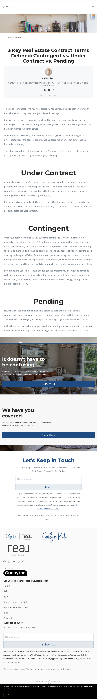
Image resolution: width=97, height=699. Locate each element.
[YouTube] (14, 561)
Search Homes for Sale (15, 602)
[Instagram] (19, 561)
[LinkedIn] (9, 561)
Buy (5, 596)
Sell (5, 591)
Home (6, 585)
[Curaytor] (15, 575)
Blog (5, 612)
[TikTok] (23, 561)
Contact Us (9, 618)
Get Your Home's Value (15, 607)
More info (7, 688)
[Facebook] (4, 561)
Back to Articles (15, 37)
